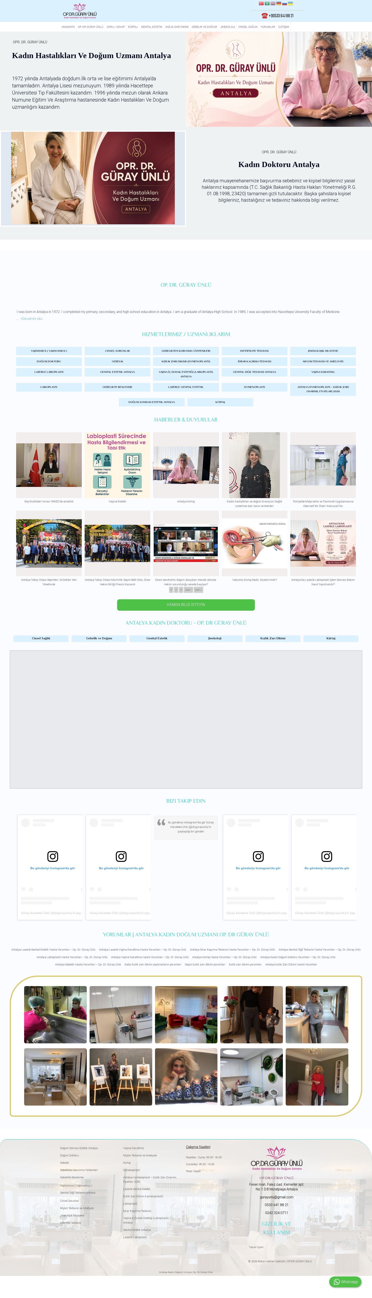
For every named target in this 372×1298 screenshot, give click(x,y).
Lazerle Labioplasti (49, 372)
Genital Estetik (151, 26)
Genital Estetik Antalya (117, 372)
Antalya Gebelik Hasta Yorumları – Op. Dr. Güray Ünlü (88, 964)
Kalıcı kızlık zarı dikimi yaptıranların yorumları (153, 964)
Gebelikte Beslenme (117, 387)
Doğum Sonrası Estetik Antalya (152, 402)
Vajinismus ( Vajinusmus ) (49, 351)
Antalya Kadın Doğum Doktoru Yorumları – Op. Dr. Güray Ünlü (297, 957)
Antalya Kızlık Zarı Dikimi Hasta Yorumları (291, 964)
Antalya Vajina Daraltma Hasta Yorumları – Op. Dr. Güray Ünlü (150, 957)
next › (188, 590)
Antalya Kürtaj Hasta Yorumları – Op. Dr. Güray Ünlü (224, 957)
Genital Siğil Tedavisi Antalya (254, 372)
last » (198, 590)
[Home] (79, 10)
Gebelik (117, 361)
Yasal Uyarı (256, 1247)
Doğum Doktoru (49, 361)
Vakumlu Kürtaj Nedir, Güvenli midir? (254, 579)
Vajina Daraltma (323, 372)
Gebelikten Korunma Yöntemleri (185, 351)
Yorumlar (268, 26)
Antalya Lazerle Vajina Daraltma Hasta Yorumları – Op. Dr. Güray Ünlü (142, 949)
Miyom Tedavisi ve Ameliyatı (323, 361)
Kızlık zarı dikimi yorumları (245, 964)
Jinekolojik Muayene (323, 351)
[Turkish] (261, 4)
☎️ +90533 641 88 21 (277, 16)
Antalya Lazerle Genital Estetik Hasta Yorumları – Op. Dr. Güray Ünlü (53, 949)
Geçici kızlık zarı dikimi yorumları (205, 964)
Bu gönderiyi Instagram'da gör (187, 822)
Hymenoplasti (254, 387)
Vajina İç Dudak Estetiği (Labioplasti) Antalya (186, 374)
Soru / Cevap (116, 26)
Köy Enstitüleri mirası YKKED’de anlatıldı (49, 501)
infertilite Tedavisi (254, 351)
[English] (273, 4)
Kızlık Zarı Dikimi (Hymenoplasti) (186, 361)
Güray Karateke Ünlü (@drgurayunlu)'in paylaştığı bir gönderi (63, 913)
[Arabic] (267, 4)
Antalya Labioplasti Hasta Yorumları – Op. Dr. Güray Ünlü (72, 957)
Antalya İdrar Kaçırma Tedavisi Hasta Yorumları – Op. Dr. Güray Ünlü (232, 949)
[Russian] (284, 4)
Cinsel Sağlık (247, 26)
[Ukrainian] (290, 4)
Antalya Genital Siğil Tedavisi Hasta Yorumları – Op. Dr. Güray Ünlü (320, 949)
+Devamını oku (31, 319)
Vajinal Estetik (117, 501)
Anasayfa (68, 26)
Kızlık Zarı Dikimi (177, 26)
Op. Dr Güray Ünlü (90, 26)
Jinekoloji (227, 26)
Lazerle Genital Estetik (185, 387)
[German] (278, 4)
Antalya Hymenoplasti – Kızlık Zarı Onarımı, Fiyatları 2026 (323, 389)
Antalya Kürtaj (186, 501)
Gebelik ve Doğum (204, 26)
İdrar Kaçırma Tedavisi (254, 361)
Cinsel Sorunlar (117, 351)
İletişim (283, 26)
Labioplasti (48, 387)
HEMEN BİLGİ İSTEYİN (186, 604)
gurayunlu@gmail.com (276, 1197)
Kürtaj (133, 26)
